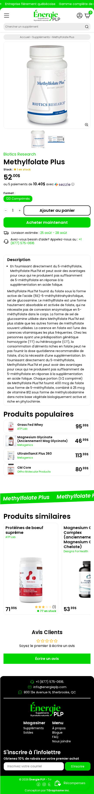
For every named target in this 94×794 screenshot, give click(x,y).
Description (18, 259)
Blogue (57, 732)
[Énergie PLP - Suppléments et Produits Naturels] (47, 15)
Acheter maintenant (47, 222)
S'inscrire (77, 766)
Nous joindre (61, 741)
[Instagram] (44, 785)
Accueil (25, 37)
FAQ (55, 737)
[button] (47, 184)
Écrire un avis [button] (47, 658)
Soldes (28, 732)
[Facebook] (38, 785)
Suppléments (41, 37)
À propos (59, 728)
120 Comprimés (18, 198)
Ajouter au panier (57, 210)
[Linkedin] (50, 785)
